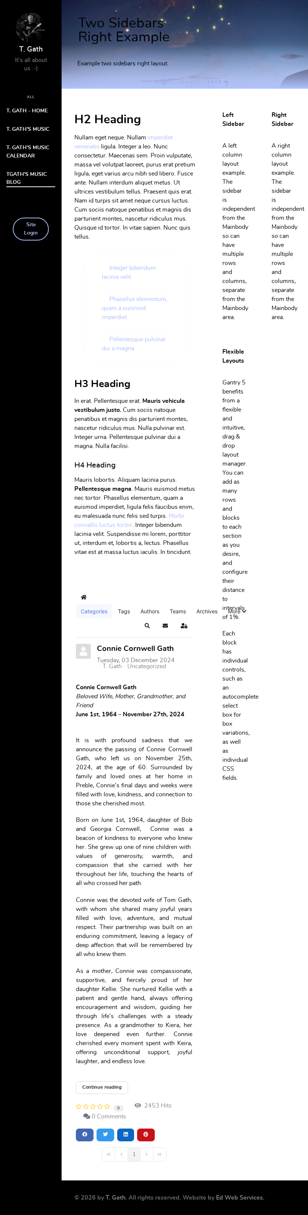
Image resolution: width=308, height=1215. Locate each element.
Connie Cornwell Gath (135, 648)
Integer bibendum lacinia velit (129, 272)
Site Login (31, 229)
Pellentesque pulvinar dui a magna (134, 343)
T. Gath (112, 666)
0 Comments (109, 1117)
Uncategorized (146, 666)
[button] (237, 611)
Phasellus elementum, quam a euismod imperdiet (135, 308)
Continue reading (102, 1087)
